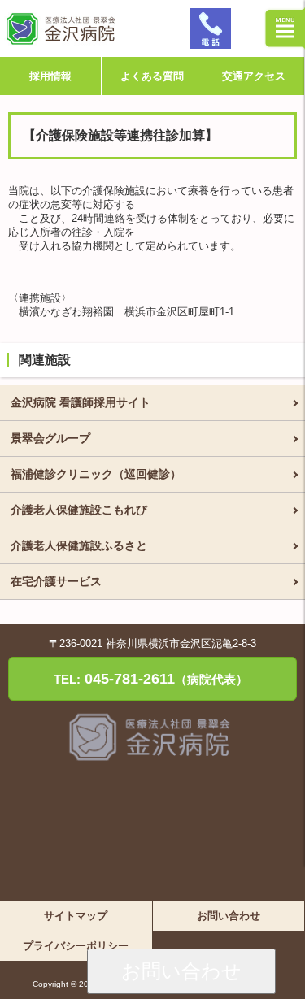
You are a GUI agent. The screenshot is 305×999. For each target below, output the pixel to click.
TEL (210, 28)
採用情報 (50, 76)
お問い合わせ (181, 971)
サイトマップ (75, 916)
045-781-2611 (151, 679)
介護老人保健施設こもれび (79, 509)
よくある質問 (152, 76)
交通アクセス (253, 76)
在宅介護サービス (56, 581)
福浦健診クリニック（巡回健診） (96, 473)
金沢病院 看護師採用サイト (80, 402)
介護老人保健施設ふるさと (79, 545)
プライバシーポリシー (76, 946)
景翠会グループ (50, 438)
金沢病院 (93, 28)
